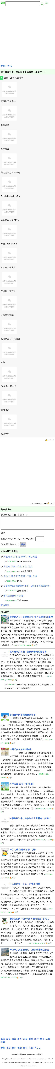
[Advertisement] (27, 35)
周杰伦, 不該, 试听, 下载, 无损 (17, 566)
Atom (38, 1048)
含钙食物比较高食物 (13, 596)
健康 (3, 1039)
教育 (20, 1039)
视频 (3, 1042)
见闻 (48, 1039)
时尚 (31, 1039)
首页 (3, 66)
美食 (42, 1039)
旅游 (25, 1039)
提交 (23, 544)
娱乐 (10, 66)
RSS (31, 1048)
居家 (14, 1039)
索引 (25, 1048)
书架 (20, 1048)
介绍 (8, 1048)
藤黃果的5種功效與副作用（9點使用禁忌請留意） (27, 586)
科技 (36, 1039)
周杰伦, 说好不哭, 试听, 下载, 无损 (20, 557)
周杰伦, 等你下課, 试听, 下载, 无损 (20, 576)
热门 (14, 1048)
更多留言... (6, 605)
